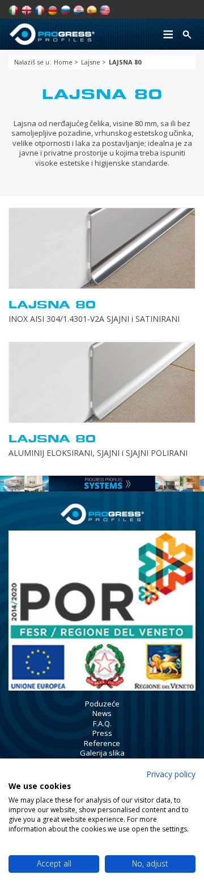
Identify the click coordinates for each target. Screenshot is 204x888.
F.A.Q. (102, 723)
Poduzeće (102, 704)
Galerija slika (102, 753)
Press (102, 733)
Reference (102, 743)
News (102, 713)
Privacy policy (171, 774)
